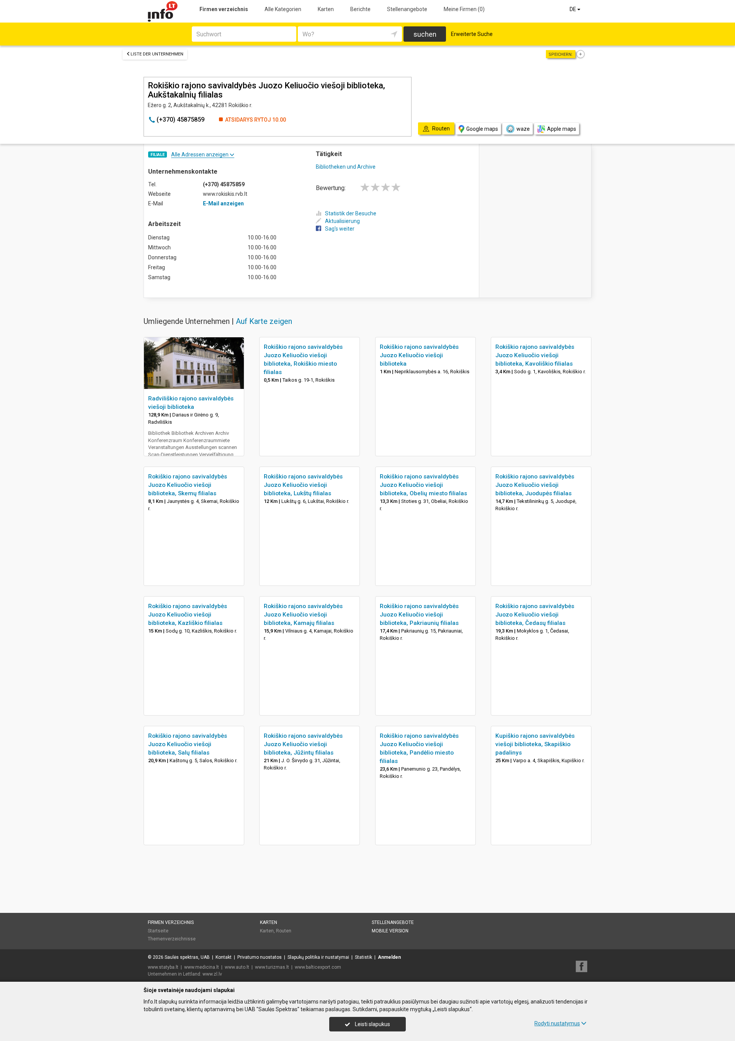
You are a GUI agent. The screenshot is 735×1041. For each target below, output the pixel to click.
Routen (283, 931)
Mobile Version (390, 931)
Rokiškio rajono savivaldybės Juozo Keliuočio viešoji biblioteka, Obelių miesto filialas (423, 485)
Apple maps (561, 129)
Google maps (482, 129)
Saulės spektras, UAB (187, 957)
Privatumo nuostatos (259, 957)
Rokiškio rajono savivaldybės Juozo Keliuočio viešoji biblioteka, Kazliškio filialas (187, 614)
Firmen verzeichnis (223, 9)
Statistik (363, 957)
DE (573, 9)
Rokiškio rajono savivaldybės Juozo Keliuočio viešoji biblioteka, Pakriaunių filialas (419, 614)
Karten (326, 9)
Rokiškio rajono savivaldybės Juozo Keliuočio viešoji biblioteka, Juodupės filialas (534, 485)
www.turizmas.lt (272, 967)
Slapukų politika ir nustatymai (318, 957)
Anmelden (389, 957)
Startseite (158, 931)
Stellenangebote (407, 9)
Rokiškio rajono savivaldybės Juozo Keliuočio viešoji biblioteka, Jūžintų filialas (303, 744)
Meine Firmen (464, 9)
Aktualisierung (342, 221)
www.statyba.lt (163, 967)
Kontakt (224, 957)
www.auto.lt (237, 967)
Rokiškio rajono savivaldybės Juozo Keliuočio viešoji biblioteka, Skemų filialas (187, 485)
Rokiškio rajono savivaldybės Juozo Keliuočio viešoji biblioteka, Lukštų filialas (303, 485)
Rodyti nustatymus (557, 1023)
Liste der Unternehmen (157, 54)
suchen (424, 34)
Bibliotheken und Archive (346, 167)
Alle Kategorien (283, 9)
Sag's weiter (339, 229)
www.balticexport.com (318, 967)
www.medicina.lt (201, 967)
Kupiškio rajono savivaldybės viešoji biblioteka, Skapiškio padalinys (535, 744)
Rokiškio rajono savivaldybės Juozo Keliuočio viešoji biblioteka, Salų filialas (187, 744)
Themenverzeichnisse (172, 939)
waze (523, 129)
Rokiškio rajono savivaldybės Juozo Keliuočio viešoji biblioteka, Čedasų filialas (534, 614)
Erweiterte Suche (472, 34)
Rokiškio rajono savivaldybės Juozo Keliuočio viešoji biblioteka (419, 355)
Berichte (360, 9)
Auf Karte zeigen (264, 321)
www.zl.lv (212, 974)
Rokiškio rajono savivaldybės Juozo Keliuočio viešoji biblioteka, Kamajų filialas (303, 614)
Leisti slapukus (372, 1024)
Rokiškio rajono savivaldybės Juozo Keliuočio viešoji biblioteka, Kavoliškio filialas (534, 355)
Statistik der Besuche (350, 213)
